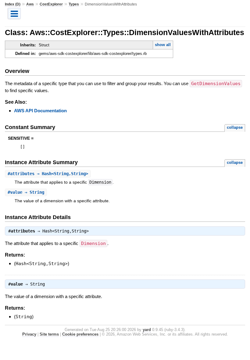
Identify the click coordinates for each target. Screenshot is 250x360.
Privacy (29, 334)
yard (147, 329)
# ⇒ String (26, 192)
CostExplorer (51, 4)
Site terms (49, 334)
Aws (30, 4)
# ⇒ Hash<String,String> (48, 173)
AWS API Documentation (40, 110)
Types (74, 4)
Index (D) (12, 4)
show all (163, 44)
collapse (235, 127)
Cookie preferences (80, 334)
